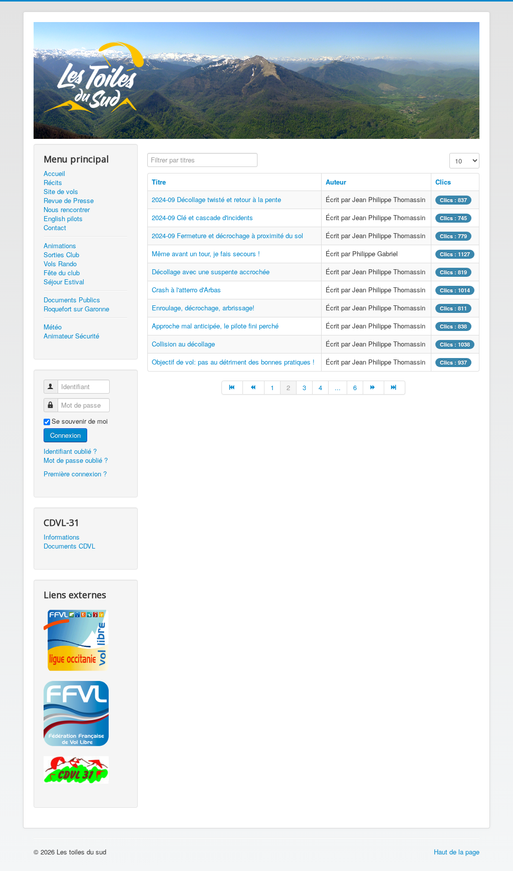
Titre (159, 182)
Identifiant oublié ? (70, 451)
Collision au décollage (183, 344)
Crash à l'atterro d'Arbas (186, 289)
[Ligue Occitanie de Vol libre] (86, 640)
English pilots (63, 218)
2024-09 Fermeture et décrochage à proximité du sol (227, 235)
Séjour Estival (64, 281)
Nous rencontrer (67, 209)
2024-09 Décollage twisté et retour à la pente (216, 199)
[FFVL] (86, 713)
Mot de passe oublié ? (76, 460)
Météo (53, 326)
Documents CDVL (69, 546)
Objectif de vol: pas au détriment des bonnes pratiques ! (233, 362)
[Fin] (394, 388)
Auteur (336, 182)
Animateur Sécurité (71, 335)
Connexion (65, 435)
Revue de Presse (69, 200)
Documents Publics (72, 299)
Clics (443, 182)
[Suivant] (373, 388)
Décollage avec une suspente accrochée (211, 271)
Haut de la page (456, 851)
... (338, 387)
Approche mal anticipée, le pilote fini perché (215, 325)
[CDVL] (86, 770)
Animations (60, 245)
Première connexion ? (75, 473)
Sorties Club (61, 254)
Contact (55, 227)
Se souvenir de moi (80, 421)
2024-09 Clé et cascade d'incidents (202, 217)
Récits (53, 182)
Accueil (54, 173)
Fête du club (62, 272)
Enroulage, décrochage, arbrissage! (203, 307)
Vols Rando (60, 263)
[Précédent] (253, 388)
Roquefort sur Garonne (76, 308)
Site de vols (61, 191)
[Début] (232, 388)
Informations (62, 537)
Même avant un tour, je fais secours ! (206, 253)
